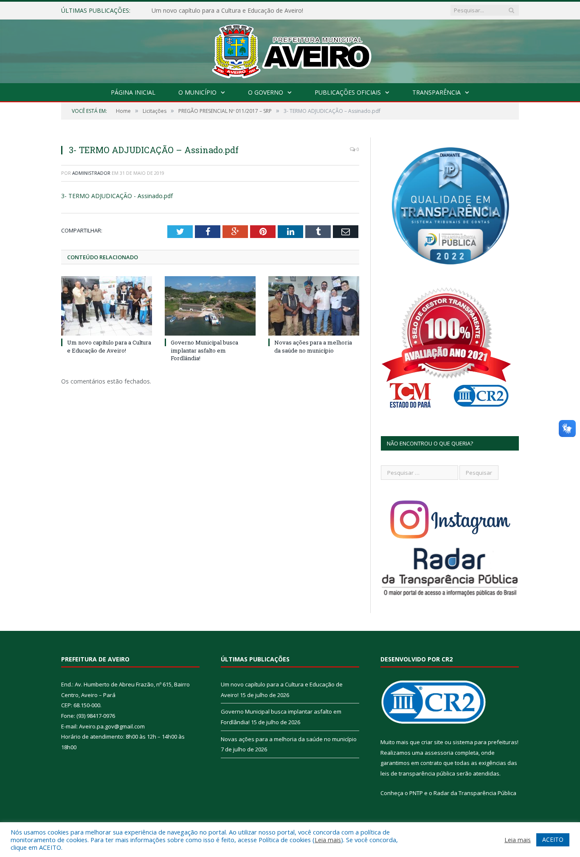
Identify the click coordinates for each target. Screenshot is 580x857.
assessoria (439, 752)
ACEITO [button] (552, 839)
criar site (432, 742)
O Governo (265, 92)
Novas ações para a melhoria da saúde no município (313, 346)
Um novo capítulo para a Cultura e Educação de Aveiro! (109, 346)
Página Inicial (133, 92)
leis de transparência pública (417, 773)
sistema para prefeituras (485, 742)
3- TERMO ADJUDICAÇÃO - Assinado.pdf (117, 196)
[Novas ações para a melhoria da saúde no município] (313, 306)
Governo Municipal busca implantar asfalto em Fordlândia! (232, 10)
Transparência (436, 92)
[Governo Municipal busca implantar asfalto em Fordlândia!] (210, 306)
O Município (197, 92)
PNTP (416, 793)
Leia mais (328, 839)
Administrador (91, 173)
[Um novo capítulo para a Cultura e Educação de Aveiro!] (106, 306)
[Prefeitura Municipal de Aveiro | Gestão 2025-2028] (290, 49)
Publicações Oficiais (348, 92)
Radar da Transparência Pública (475, 793)
